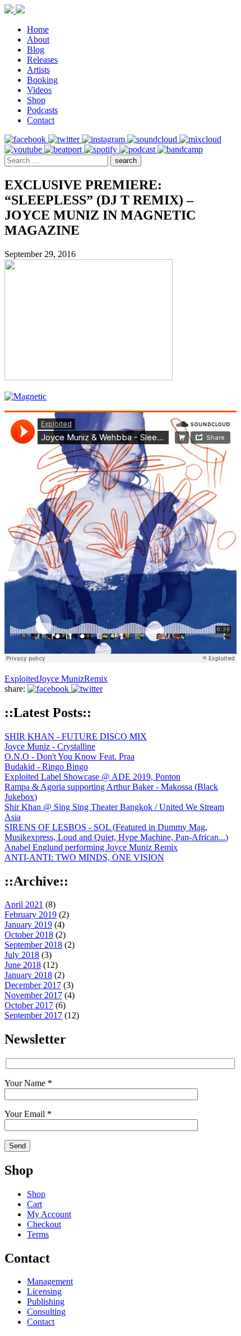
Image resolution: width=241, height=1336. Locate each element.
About (38, 39)
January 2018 (28, 975)
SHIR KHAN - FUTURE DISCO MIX (75, 736)
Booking (42, 80)
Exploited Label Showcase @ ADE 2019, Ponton (92, 776)
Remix (96, 678)
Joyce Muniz (61, 678)
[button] (125, 160)
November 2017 (33, 995)
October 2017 (28, 1005)
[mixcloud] (200, 139)
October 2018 (28, 934)
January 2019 (28, 924)
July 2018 (21, 955)
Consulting (46, 1311)
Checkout (44, 1224)
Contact (40, 120)
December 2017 (32, 985)
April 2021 (23, 904)
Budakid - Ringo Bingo (46, 766)
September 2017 (33, 1015)
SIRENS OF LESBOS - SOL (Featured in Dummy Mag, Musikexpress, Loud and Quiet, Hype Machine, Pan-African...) (116, 832)
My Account (49, 1214)
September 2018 (33, 944)
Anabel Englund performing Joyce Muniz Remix (91, 847)
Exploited (21, 678)
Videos (39, 90)
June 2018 (22, 965)
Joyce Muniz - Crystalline (49, 746)
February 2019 (30, 914)
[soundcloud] (153, 139)
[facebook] (26, 139)
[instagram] (104, 139)
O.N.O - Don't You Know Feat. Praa (69, 756)
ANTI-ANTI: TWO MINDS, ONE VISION (84, 857)
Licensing (44, 1291)
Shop (36, 100)
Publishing (45, 1301)
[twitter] (65, 139)
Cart (34, 1204)
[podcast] (138, 149)
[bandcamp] (180, 149)
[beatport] (64, 149)
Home (38, 29)
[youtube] (24, 149)
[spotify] (101, 149)
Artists (38, 70)
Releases (42, 59)
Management (50, 1281)
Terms (38, 1234)
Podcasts (42, 110)
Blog (35, 49)
